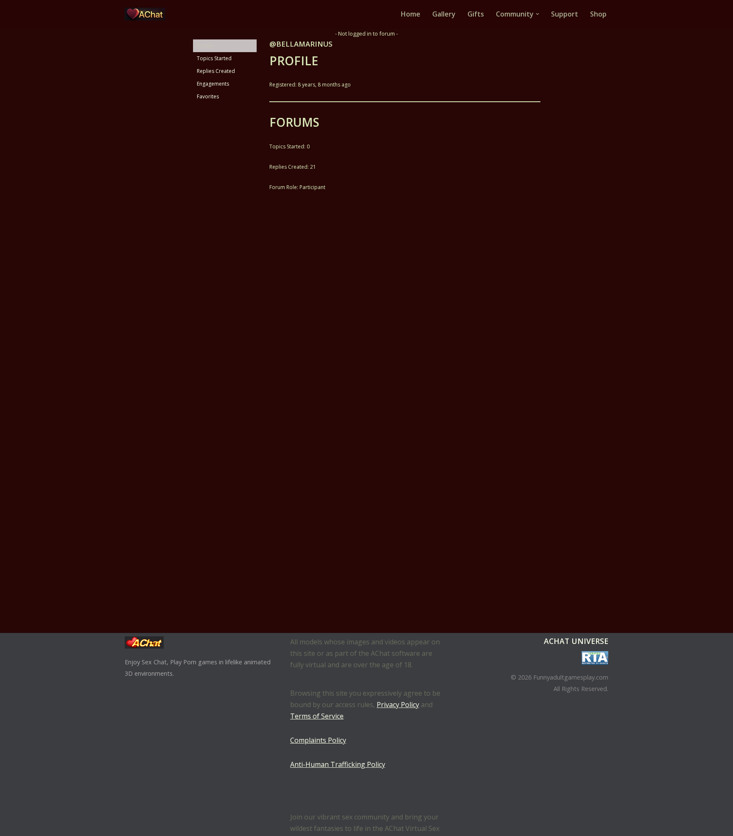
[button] (537, 14)
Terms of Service (317, 716)
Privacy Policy (398, 704)
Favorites (208, 96)
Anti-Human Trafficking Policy (337, 764)
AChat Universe (576, 641)
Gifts (475, 14)
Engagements (213, 83)
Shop (598, 14)
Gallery (444, 14)
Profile (205, 45)
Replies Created (216, 71)
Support (564, 14)
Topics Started (214, 58)
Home (410, 14)
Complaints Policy (318, 740)
